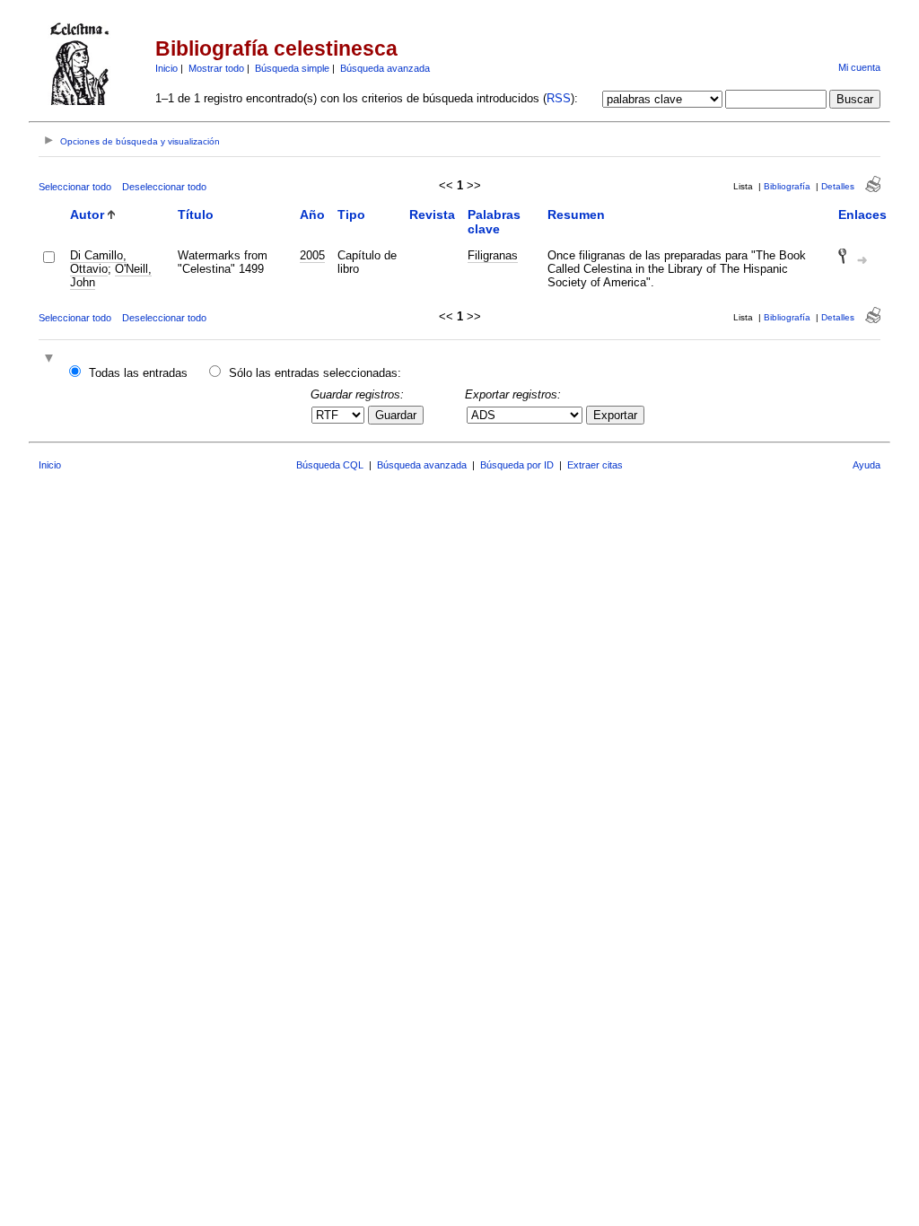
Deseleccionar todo (164, 186)
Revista (432, 214)
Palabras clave (494, 221)
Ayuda (866, 465)
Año (312, 214)
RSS (559, 98)
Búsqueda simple (292, 68)
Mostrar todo (216, 68)
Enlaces (862, 214)
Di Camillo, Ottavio (98, 262)
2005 (312, 255)
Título (196, 214)
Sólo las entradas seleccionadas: (315, 373)
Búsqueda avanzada (385, 68)
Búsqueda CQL (329, 465)
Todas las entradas (138, 373)
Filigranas (493, 255)
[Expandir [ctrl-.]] (51, 359)
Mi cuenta (859, 67)
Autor (87, 214)
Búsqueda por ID (517, 465)
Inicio (166, 68)
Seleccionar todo (75, 186)
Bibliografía (787, 186)
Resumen (576, 214)
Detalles (837, 186)
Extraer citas (595, 465)
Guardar (395, 415)
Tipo (351, 214)
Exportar (615, 415)
